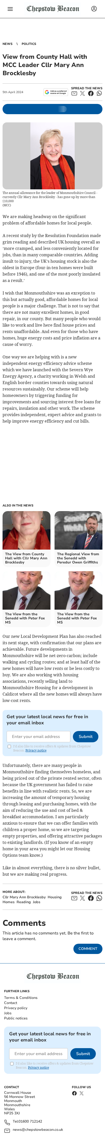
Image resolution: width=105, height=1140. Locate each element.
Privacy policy (15, 1008)
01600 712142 (30, 1121)
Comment (87, 948)
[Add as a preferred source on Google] (56, 92)
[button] (10, 9)
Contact (10, 1002)
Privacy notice (35, 750)
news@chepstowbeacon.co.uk (38, 1130)
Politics (29, 44)
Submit (86, 736)
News (7, 44)
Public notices (16, 1018)
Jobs (7, 1013)
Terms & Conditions (20, 997)
